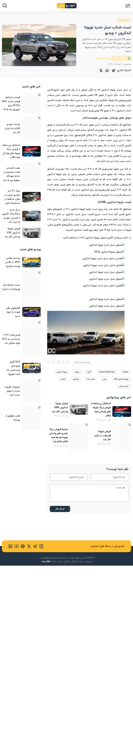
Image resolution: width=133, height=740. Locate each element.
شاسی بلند (91, 379)
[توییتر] (101, 70)
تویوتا (77, 371)
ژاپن (104, 379)
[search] (4, 5)
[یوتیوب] (15, 546)
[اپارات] (22, 546)
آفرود (89, 371)
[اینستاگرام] (40, 546)
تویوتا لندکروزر (62, 371)
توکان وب (46, 561)
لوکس (62, 379)
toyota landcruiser (107, 371)
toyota (125, 371)
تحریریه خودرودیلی (103, 58)
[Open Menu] (128, 5)
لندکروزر (76, 379)
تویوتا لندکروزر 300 (121, 379)
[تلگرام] (113, 70)
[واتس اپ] (107, 70)
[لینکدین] (10, 546)
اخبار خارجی (124, 20)
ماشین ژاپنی (123, 386)
